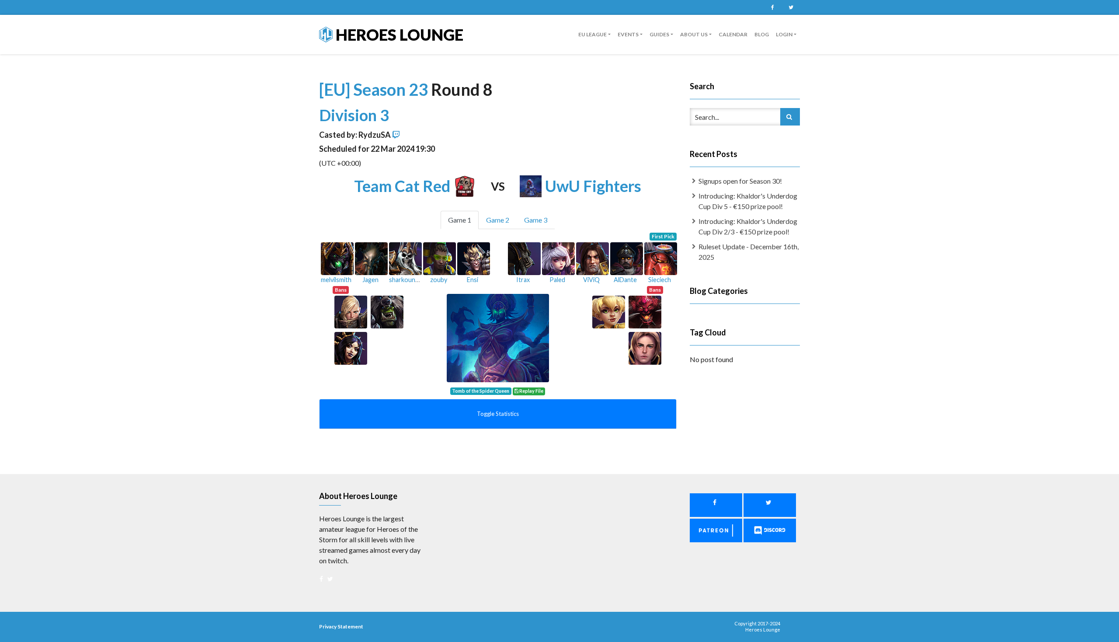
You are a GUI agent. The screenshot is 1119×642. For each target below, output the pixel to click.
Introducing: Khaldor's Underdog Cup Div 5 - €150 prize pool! (748, 201)
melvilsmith (336, 279)
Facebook (772, 7)
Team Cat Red (402, 185)
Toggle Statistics (498, 413)
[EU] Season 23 (375, 89)
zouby (438, 279)
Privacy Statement (341, 626)
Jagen (370, 279)
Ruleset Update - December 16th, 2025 (749, 251)
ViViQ (591, 279)
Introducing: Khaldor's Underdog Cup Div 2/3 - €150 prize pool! (748, 226)
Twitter (791, 7)
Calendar (733, 34)
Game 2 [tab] (497, 220)
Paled (557, 279)
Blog (761, 34)
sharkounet (405, 279)
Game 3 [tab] (535, 220)
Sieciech (659, 279)
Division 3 (354, 115)
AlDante (625, 279)
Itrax (523, 279)
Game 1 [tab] (459, 220)
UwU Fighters (593, 185)
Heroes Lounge (398, 34)
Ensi (472, 279)
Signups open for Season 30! (740, 181)
